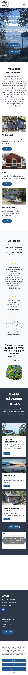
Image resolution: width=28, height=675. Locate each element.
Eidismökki (8, 135)
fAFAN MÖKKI (6, 624)
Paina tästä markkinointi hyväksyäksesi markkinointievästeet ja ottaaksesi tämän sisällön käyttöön (14, 540)
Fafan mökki (9, 207)
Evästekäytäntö (9, 672)
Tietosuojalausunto (17, 672)
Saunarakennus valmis (11, 509)
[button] (25, 643)
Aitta (5, 172)
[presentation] (14, 429)
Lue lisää (7, 454)
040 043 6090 (12, 602)
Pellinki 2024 (9, 476)
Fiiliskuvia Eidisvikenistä (10, 440)
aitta (4, 627)
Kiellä (14, 664)
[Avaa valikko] (24, 3)
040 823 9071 (11, 600)
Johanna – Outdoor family (14, 361)
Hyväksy (14, 660)
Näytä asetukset (14, 669)
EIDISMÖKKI (6, 621)
